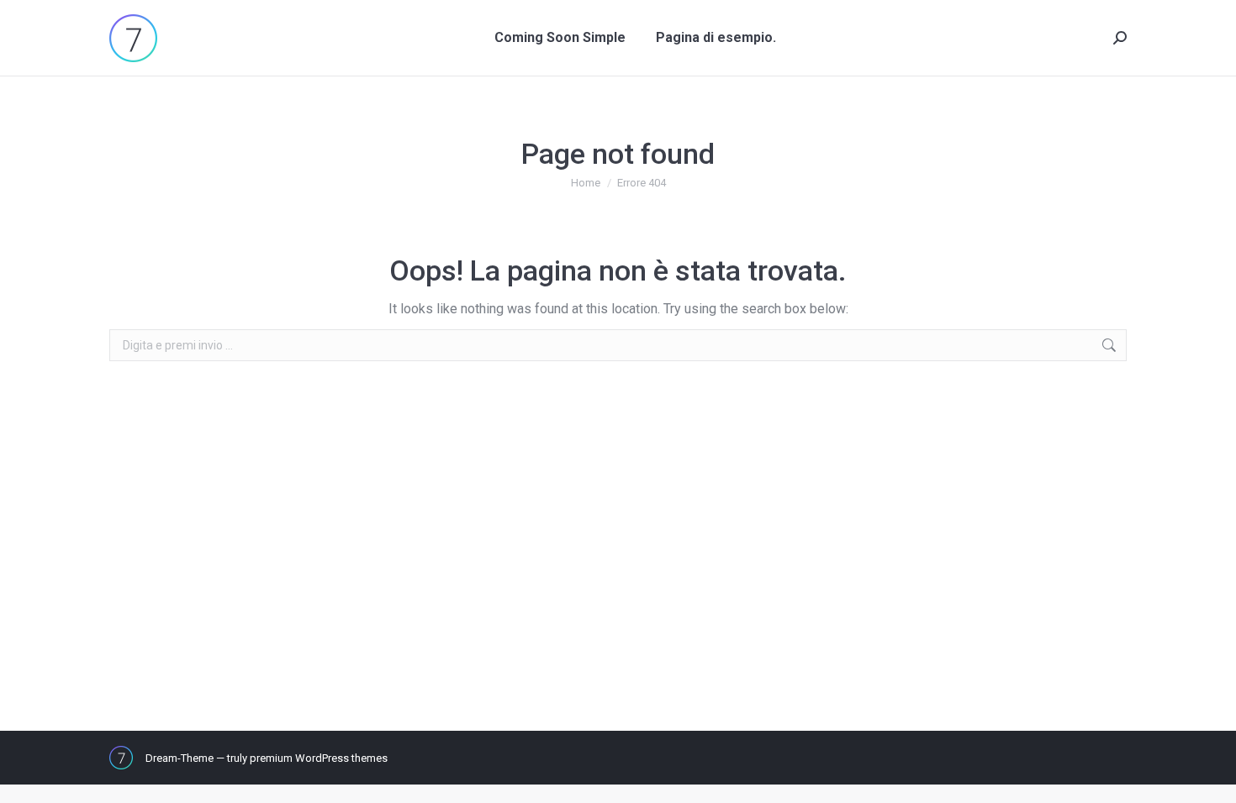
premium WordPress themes (319, 758)
